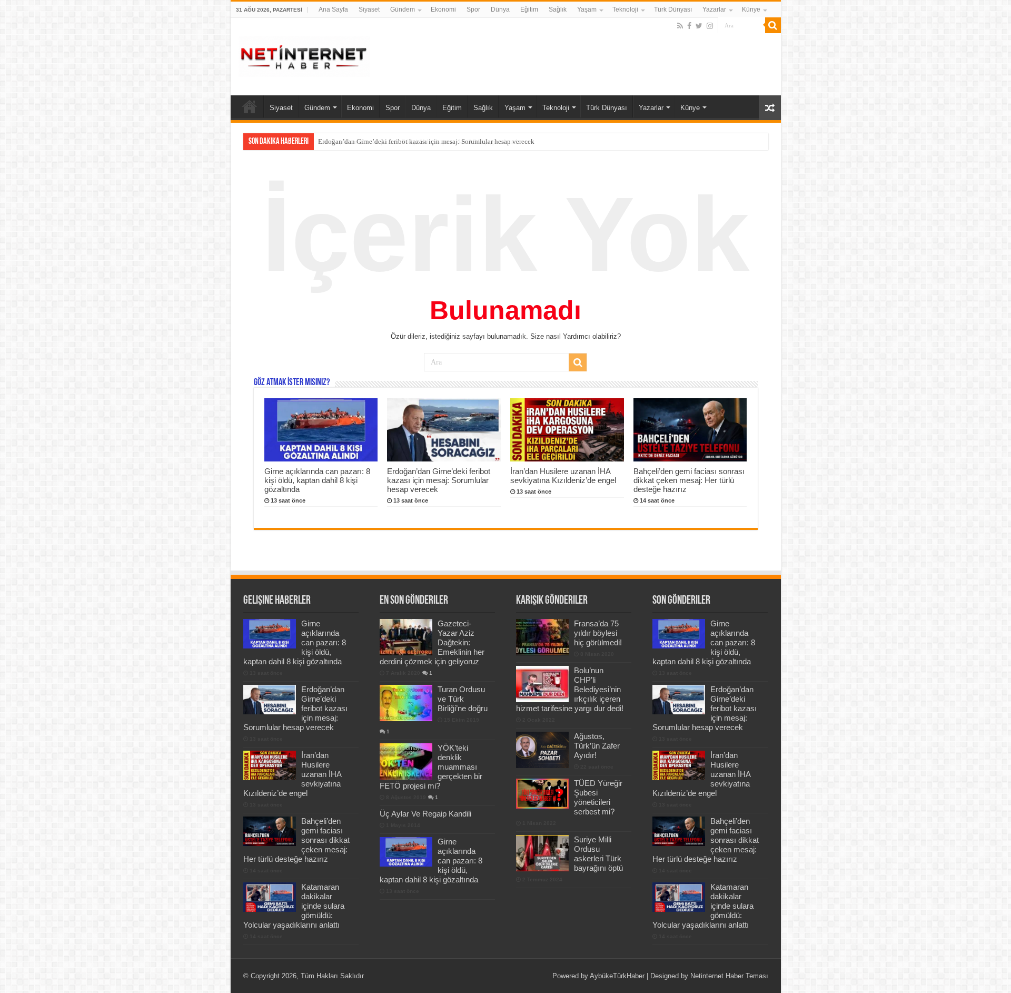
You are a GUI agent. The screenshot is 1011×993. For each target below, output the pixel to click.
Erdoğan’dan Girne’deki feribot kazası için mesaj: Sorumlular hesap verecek (426, 141)
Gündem (402, 9)
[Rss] (680, 25)
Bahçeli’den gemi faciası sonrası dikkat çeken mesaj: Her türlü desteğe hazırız (689, 480)
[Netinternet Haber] (304, 54)
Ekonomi (443, 9)
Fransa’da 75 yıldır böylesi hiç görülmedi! (598, 633)
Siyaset (369, 9)
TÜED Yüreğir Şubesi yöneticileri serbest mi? (598, 797)
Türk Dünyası (673, 9)
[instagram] (710, 25)
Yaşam (587, 9)
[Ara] (773, 25)
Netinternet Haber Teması (729, 976)
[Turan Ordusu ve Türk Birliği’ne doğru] (406, 703)
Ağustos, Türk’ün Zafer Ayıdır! (597, 746)
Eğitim (529, 9)
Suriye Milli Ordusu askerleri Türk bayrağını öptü (598, 853)
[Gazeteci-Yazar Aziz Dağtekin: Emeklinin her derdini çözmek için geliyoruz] (406, 637)
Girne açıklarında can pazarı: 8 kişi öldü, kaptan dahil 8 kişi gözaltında (317, 480)
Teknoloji (625, 9)
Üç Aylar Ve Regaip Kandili (425, 813)
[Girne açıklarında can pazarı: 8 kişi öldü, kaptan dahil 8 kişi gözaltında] (406, 852)
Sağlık (558, 9)
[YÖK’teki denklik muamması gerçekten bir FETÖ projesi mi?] (406, 761)
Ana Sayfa (333, 9)
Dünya (500, 9)
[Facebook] (689, 25)
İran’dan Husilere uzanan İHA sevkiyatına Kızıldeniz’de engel (563, 476)
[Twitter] (699, 25)
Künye (751, 9)
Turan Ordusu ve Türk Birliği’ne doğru (463, 699)
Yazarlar (714, 9)
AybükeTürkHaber (617, 976)
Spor (473, 9)
